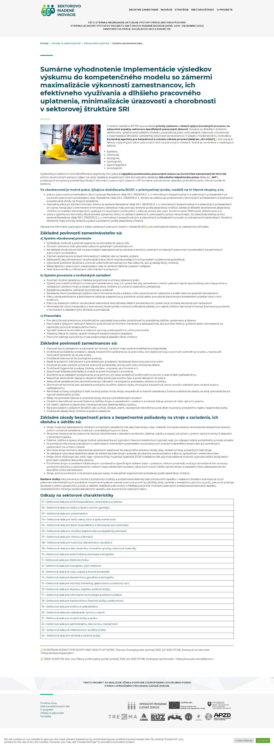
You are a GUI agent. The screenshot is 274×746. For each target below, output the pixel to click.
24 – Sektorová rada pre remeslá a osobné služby (71, 635)
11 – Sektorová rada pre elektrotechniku (65, 560)
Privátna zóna (48, 703)
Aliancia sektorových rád (54, 706)
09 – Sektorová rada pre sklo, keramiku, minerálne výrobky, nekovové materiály (89, 548)
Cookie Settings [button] (244, 740)
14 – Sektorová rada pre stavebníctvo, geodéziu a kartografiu (78, 577)
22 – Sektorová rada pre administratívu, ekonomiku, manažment (80, 624)
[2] (146, 226)
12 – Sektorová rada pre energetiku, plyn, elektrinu (71, 565)
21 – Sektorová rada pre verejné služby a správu (70, 618)
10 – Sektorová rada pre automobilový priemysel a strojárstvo (78, 554)
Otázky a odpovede (52, 713)
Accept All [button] (263, 740)
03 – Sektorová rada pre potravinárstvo (65, 513)
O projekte (46, 709)
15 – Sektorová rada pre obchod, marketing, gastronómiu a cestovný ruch (85, 583)
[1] (216, 139)
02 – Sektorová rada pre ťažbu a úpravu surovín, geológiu (76, 507)
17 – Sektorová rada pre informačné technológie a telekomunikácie (82, 594)
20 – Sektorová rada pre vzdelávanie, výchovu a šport (73, 612)
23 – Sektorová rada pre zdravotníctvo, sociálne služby (74, 630)
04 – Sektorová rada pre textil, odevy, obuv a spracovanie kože (79, 519)
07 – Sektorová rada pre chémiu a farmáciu (67, 536)
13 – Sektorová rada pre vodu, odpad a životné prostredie (76, 571)
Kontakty (45, 716)
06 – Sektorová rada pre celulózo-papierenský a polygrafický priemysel (84, 531)
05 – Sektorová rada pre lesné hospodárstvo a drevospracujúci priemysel (85, 525)
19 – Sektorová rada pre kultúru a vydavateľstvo (70, 606)
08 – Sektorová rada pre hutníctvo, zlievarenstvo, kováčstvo (77, 542)
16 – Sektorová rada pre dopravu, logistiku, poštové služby (76, 589)
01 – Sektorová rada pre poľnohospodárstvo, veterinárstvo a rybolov (82, 501)
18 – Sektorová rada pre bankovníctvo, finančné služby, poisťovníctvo (83, 600)
